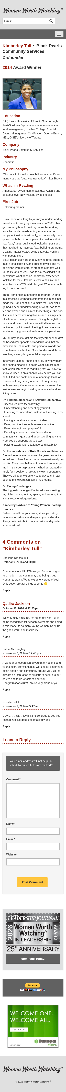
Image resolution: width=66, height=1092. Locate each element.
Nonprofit (8, 162)
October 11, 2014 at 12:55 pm (21, 608)
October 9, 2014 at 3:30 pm (19, 562)
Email (10, 839)
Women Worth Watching (37, 1081)
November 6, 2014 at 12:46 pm (22, 653)
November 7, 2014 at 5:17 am (21, 706)
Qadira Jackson (16, 604)
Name (10, 823)
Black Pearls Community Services (23, 149)
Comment (13, 779)
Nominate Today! (33, 958)
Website (11, 854)
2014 (7, 67)
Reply (6, 590)
